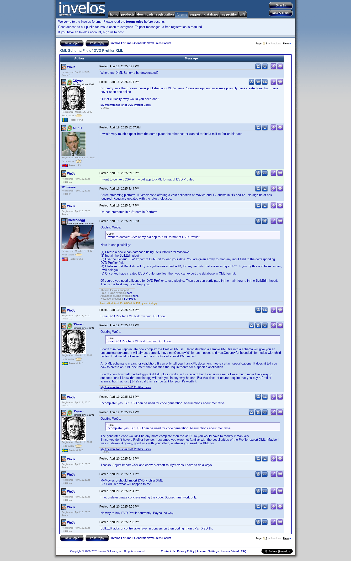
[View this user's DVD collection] (265, 68)
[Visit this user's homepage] (258, 84)
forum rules (134, 21)
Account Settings (208, 551)
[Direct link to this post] (273, 68)
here (129, 292)
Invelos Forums (121, 43)
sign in (108, 32)
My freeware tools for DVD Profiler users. (126, 104)
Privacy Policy (186, 551)
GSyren (78, 81)
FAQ (243, 551)
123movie (68, 187)
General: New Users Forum (152, 43)
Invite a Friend (230, 551)
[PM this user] (258, 68)
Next (286, 43)
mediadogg (76, 220)
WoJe (71, 67)
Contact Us (168, 551)
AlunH (77, 128)
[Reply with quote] (280, 68)
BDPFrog (129, 298)
